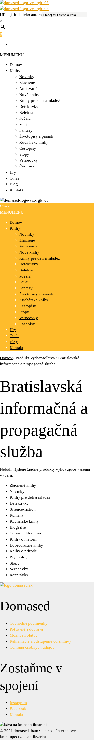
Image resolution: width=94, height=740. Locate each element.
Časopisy (27, 166)
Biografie (18, 527)
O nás (14, 178)
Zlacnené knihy (23, 485)
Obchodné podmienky (28, 623)
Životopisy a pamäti (36, 136)
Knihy (15, 70)
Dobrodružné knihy (26, 545)
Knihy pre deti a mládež (39, 100)
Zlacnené (27, 82)
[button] (12, 54)
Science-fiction (23, 509)
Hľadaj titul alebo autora (21, 14)
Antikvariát (29, 88)
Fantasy (26, 130)
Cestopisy (27, 148)
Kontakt (16, 190)
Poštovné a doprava (26, 629)
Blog (14, 184)
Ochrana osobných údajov (32, 647)
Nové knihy (29, 94)
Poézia (25, 118)
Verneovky (28, 160)
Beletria (26, 112)
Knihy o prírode (23, 551)
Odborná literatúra (25, 533)
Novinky (26, 76)
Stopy (24, 154)
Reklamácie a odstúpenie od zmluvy (40, 641)
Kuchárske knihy (33, 142)
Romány (17, 515)
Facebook (18, 708)
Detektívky (28, 106)
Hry (13, 172)
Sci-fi (24, 124)
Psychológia (20, 557)
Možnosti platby (24, 635)
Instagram (18, 702)
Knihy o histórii (23, 539)
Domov (16, 64)
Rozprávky (19, 575)
